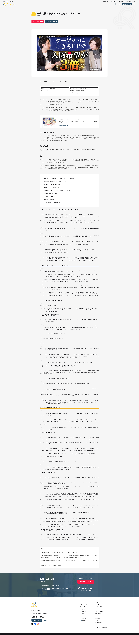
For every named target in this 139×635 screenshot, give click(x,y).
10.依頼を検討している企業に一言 (52, 202)
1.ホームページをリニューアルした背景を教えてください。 (59, 178)
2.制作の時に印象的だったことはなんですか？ (56, 181)
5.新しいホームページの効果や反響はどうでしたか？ (57, 190)
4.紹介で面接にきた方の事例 (51, 187)
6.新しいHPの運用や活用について (52, 193)
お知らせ (123, 1)
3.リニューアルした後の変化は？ (52, 184)
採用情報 (104, 1)
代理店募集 (128, 1)
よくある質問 (118, 1)
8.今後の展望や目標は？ (50, 199)
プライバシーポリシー (34, 633)
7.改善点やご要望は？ (49, 196)
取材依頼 (133, 1)
